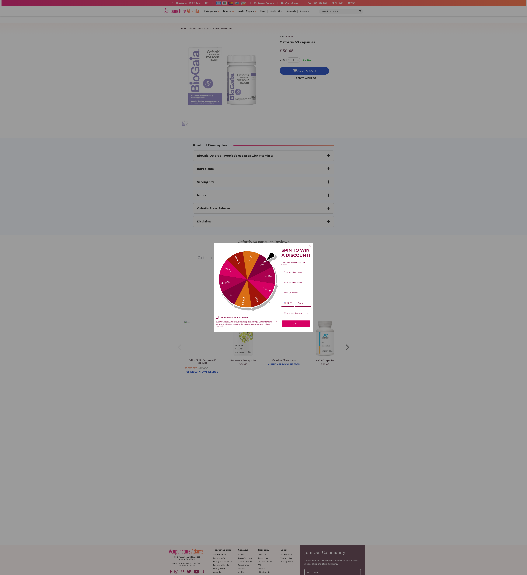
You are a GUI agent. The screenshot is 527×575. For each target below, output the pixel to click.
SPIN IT (296, 324)
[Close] (309, 246)
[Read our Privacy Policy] (276, 321)
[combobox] (287, 303)
